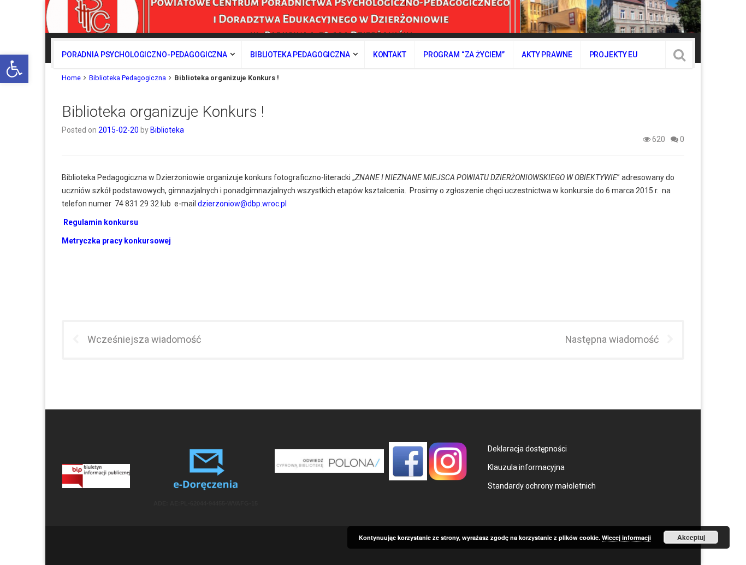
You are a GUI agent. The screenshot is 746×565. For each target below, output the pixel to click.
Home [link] (71, 78)
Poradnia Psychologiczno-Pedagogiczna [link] (144, 54)
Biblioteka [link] (167, 130)
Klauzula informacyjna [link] (526, 467)
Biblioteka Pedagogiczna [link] (300, 54)
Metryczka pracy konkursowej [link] (116, 240)
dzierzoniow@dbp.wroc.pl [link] (242, 203)
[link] (14, 69)
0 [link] (681, 139)
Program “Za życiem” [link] (464, 54)
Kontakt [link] (389, 54)
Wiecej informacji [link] (626, 537)
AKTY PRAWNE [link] (547, 54)
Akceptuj (691, 537)
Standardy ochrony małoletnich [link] (542, 485)
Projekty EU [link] (613, 54)
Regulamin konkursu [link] (100, 222)
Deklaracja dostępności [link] (527, 448)
